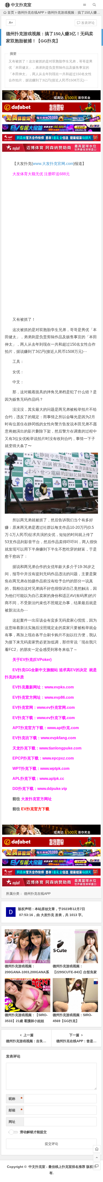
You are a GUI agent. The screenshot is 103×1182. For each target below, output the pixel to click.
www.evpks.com (59, 687)
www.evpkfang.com (58, 738)
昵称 (16, 1098)
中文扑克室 (21, 5)
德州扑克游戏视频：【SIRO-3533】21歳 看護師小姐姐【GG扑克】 (26, 1021)
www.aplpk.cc (52, 779)
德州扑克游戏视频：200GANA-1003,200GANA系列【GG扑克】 (27, 972)
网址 (12, 1122)
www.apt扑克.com (63, 728)
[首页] (97, 1149)
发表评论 (87, 23)
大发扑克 (47, 915)
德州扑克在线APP (30, 12)
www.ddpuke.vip (52, 789)
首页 (10, 12)
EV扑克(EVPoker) (36, 660)
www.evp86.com (59, 697)
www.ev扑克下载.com (56, 718)
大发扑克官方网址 (36, 799)
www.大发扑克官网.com (53, 164)
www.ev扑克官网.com (56, 707)
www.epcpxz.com (58, 758)
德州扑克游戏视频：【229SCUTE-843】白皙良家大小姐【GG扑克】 (75, 972)
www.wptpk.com (54, 768)
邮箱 (16, 1110)
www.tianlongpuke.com (60, 748)
